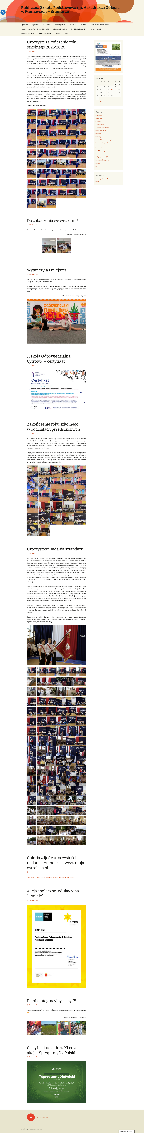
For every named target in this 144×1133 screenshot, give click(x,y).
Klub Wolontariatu (101, 182)
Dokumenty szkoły (59, 25)
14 (112, 90)
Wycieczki (73, 25)
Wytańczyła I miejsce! (47, 270)
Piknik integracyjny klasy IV (51, 1001)
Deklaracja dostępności (45, 33)
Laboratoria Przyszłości (60, 29)
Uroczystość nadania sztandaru (55, 549)
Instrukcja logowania (103, 127)
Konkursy (83, 25)
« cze (100, 101)
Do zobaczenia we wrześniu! (52, 220)
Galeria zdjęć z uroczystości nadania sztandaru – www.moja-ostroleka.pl (56, 862)
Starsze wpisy (39, 1117)
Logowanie (100, 124)
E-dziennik (46, 25)
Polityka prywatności (27, 33)
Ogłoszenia (24, 25)
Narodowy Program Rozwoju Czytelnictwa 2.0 (35, 29)
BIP (66, 33)
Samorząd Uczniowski (102, 179)
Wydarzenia (35, 25)
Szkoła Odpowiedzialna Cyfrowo (99, 25)
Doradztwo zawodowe (96, 29)
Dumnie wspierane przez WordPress (31, 1129)
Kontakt (58, 33)
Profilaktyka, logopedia (78, 29)
